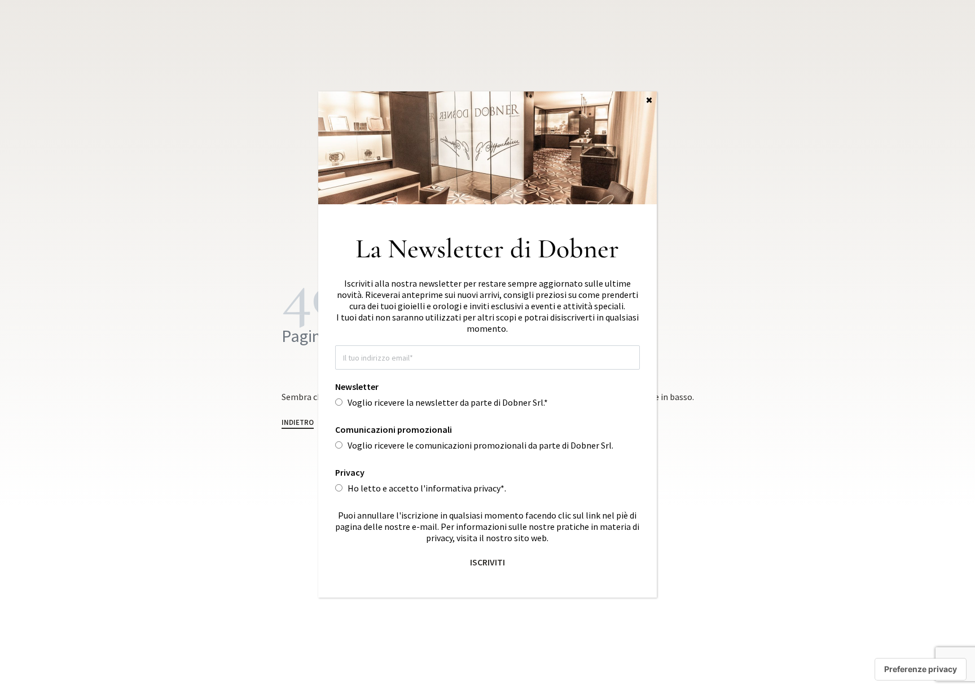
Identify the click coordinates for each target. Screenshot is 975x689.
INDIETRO (298, 423)
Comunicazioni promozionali (393, 429)
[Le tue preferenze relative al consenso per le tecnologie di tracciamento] (920, 669)
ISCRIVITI (487, 562)
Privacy (349, 472)
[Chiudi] (649, 99)
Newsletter (357, 386)
